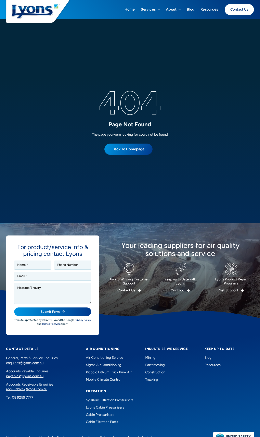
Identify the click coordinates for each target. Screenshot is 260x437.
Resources (213, 365)
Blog (208, 357)
